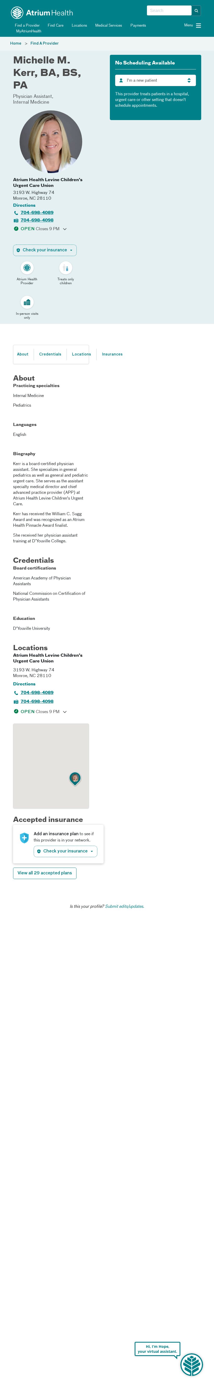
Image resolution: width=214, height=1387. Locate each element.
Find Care (55, 25)
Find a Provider (27, 25)
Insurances (112, 354)
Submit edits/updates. (124, 907)
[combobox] (169, 10)
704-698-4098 (37, 220)
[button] (196, 10)
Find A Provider (45, 43)
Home (15, 43)
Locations (79, 25)
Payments (137, 25)
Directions (24, 206)
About (22, 354)
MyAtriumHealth (28, 31)
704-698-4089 (37, 213)
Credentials (50, 354)
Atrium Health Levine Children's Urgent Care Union (47, 183)
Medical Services (108, 25)
